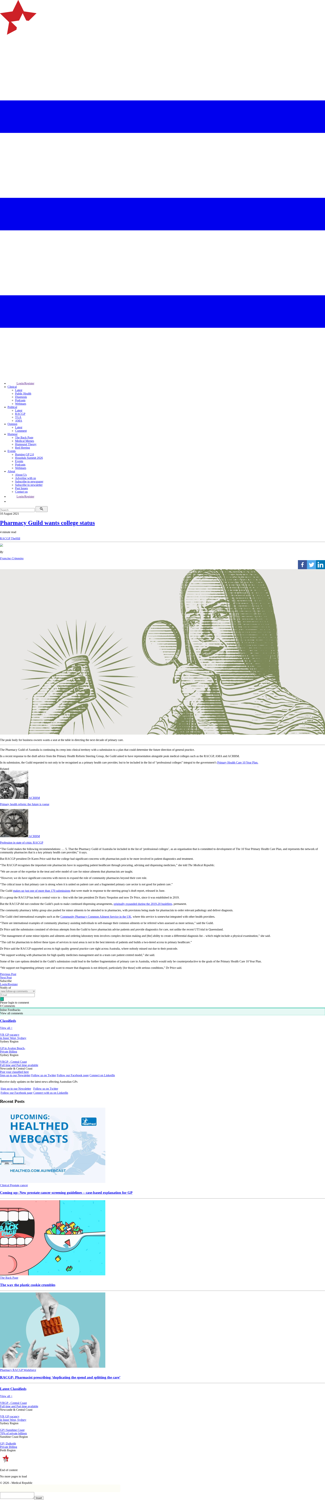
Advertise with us (25, 478)
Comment (21, 430)
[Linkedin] (320, 564)
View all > (6, 1028)
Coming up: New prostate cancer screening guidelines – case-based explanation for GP (66, 1193)
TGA (18, 417)
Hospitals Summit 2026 (29, 457)
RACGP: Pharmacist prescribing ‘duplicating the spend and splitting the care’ (60, 1377)
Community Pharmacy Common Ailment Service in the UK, (96, 916)
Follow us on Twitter (43, 1075)
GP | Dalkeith (8, 1443)
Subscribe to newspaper (29, 481)
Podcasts (20, 400)
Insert (39, 1498)
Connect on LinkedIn (102, 1075)
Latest (18, 390)
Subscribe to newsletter (29, 484)
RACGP (20, 413)
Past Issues (21, 488)
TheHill (15, 538)
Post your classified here (14, 1071)
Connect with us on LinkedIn (50, 1092)
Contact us (21, 491)
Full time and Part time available (19, 1065)
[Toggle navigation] (4, 50)
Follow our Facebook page (73, 1075)
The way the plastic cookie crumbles (27, 1285)
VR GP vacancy (9, 1034)
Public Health (23, 393)
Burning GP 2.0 (24, 454)
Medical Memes (24, 440)
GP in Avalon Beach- (12, 1048)
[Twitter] (311, 564)
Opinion (12, 424)
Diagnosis (21, 396)
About (11, 471)
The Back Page (24, 437)
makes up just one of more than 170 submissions (41, 890)
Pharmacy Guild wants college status (47, 522)
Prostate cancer (19, 1185)
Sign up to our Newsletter (15, 1075)
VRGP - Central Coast (13, 1061)
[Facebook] (302, 564)
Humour (12, 434)
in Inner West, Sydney (13, 1038)
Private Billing (8, 1051)
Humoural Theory (25, 444)
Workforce (30, 1370)
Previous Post (8, 974)
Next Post (6, 977)
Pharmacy (6, 1370)
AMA (18, 420)
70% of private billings (13, 1433)
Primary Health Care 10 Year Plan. (237, 762)
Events (12, 451)
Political (12, 407)
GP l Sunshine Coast (12, 1430)
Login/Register (25, 383)
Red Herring (22, 447)
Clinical (12, 386)
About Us (21, 474)
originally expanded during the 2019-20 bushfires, (143, 903)
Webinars (20, 403)
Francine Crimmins (12, 558)
